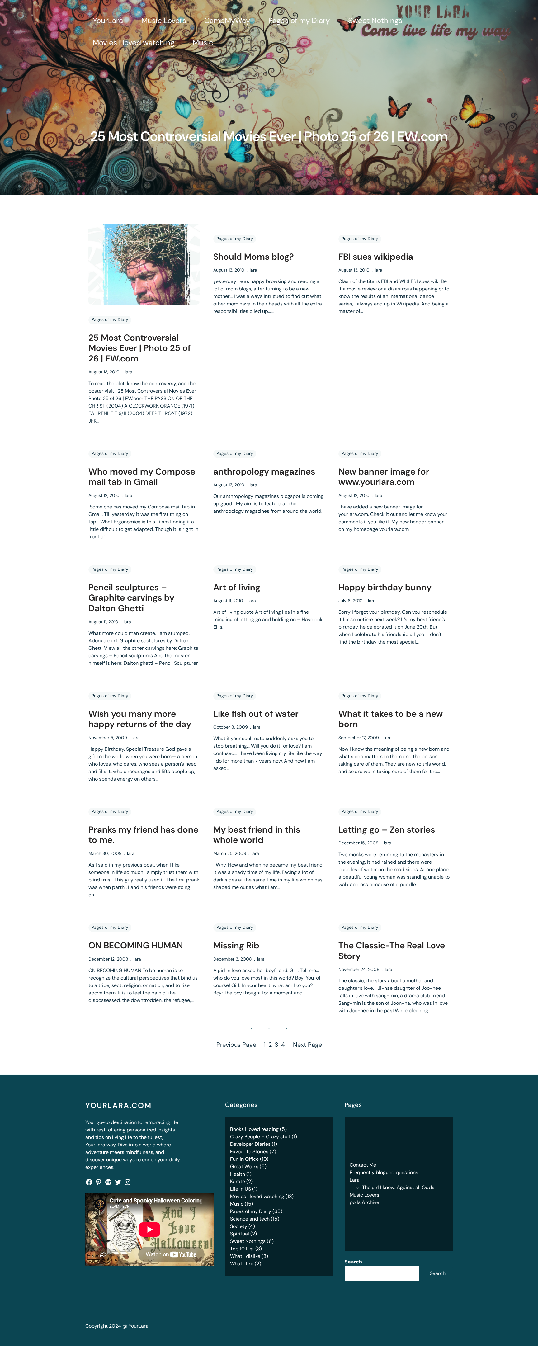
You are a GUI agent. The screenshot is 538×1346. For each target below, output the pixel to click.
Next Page (307, 1045)
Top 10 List (242, 1248)
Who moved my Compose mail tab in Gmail (141, 476)
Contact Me (363, 1165)
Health (237, 1174)
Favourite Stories (249, 1151)
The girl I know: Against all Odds (398, 1187)
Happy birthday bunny (385, 587)
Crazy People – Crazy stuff (260, 1136)
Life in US (240, 1189)
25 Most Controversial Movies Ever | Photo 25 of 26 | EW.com (139, 348)
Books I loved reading (254, 1129)
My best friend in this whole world (256, 834)
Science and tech (250, 1219)
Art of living (236, 587)
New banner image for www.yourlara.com (383, 476)
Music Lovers (364, 1195)
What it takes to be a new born (390, 719)
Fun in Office (244, 1159)
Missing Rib (236, 945)
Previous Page (236, 1045)
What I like (241, 1263)
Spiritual (239, 1233)
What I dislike (245, 1256)
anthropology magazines (264, 471)
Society (238, 1226)
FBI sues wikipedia (375, 257)
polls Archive (364, 1202)
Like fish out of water (256, 714)
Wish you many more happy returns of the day (139, 719)
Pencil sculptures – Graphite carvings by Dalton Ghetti (131, 598)
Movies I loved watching (257, 1196)
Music (236, 1204)
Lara (355, 1180)
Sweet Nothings (248, 1241)
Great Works (244, 1166)
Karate (237, 1181)
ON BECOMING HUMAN (135, 945)
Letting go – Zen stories (386, 829)
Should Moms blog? (253, 257)
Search (353, 1262)
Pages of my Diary (110, 319)
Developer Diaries (250, 1144)
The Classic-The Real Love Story (391, 950)
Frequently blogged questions (384, 1172)
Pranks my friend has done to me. (143, 834)
